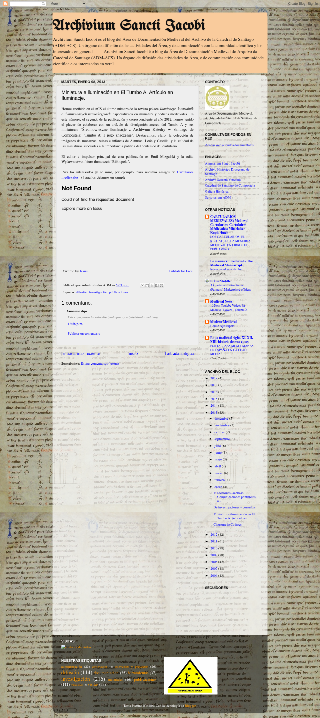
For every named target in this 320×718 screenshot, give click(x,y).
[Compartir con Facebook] (156, 285)
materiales (115, 679)
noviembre (222, 425)
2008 (214, 561)
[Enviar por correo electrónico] (142, 285)
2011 (214, 541)
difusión (82, 292)
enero (218, 486)
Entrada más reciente (80, 353)
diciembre (221, 418)
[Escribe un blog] (147, 285)
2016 (214, 392)
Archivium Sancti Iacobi (128, 26)
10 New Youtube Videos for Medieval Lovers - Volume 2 (228, 307)
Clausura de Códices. (228, 524)
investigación (98, 292)
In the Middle (220, 281)
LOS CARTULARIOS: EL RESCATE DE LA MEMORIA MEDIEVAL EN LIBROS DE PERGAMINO (230, 242)
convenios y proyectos (131, 666)
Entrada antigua (179, 353)
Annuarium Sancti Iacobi (222, 163)
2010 (214, 548)
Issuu (84, 270)
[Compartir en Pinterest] (161, 285)
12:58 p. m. (75, 323)
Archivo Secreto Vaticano (223, 179)
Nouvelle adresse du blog (226, 269)
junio (218, 452)
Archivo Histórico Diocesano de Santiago (227, 171)
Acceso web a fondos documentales (229, 145)
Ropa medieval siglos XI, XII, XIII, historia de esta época (231, 339)
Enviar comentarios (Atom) (100, 363)
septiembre (222, 438)
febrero (220, 479)
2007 (214, 568)
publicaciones (118, 292)
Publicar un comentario (84, 333)
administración (71, 666)
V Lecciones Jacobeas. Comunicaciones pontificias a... (235, 496)
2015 (214, 398)
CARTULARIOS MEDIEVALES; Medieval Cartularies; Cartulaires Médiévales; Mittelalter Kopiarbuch (229, 224)
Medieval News (221, 301)
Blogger (190, 705)
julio (218, 445)
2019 (214, 378)
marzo (219, 473)
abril (218, 466)
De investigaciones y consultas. (235, 507)
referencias (77, 684)
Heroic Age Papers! (222, 325)
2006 (214, 575)
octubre (220, 432)
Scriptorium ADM (218, 197)
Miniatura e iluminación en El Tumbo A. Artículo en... (234, 516)
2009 (214, 555)
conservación (100, 666)
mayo (218, 459)
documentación (106, 672)
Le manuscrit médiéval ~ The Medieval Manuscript (231, 263)
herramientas (138, 672)
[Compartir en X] (152, 285)
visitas (93, 684)
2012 (214, 534)
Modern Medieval (223, 321)
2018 (214, 385)
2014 (214, 405)
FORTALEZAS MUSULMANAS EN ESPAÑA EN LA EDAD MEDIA (232, 349)
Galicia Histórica (216, 191)
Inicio (132, 353)
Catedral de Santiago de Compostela (230, 185)
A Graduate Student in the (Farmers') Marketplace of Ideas (230, 287)
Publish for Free (181, 270)
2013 (214, 412)
